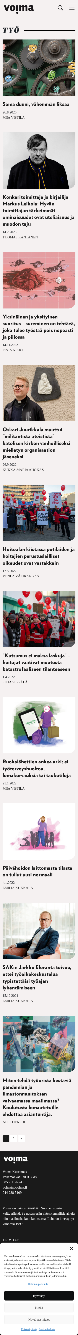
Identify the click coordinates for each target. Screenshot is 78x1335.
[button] (71, 1248)
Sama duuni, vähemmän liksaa (36, 104)
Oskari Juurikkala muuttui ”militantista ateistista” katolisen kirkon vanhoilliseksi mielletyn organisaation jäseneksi (36, 443)
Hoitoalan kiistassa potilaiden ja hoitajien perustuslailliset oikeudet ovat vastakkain (39, 556)
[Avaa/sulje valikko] (72, 7)
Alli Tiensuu (15, 1122)
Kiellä (39, 1307)
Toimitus (11, 1240)
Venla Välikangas (21, 576)
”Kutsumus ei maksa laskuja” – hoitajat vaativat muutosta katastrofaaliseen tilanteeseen (36, 662)
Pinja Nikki (13, 350)
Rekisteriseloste (47, 1329)
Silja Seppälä (15, 682)
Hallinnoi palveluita (38, 1284)
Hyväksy (39, 1295)
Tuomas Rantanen (20, 237)
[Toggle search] (60, 7)
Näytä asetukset (39, 1319)
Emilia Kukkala (18, 888)
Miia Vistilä (14, 117)
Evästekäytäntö (29, 1329)
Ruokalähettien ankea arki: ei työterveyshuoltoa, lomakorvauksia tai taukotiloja (37, 768)
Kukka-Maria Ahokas (23, 470)
